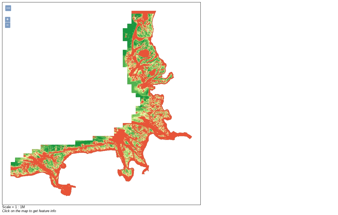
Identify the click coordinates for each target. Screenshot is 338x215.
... (8, 7)
